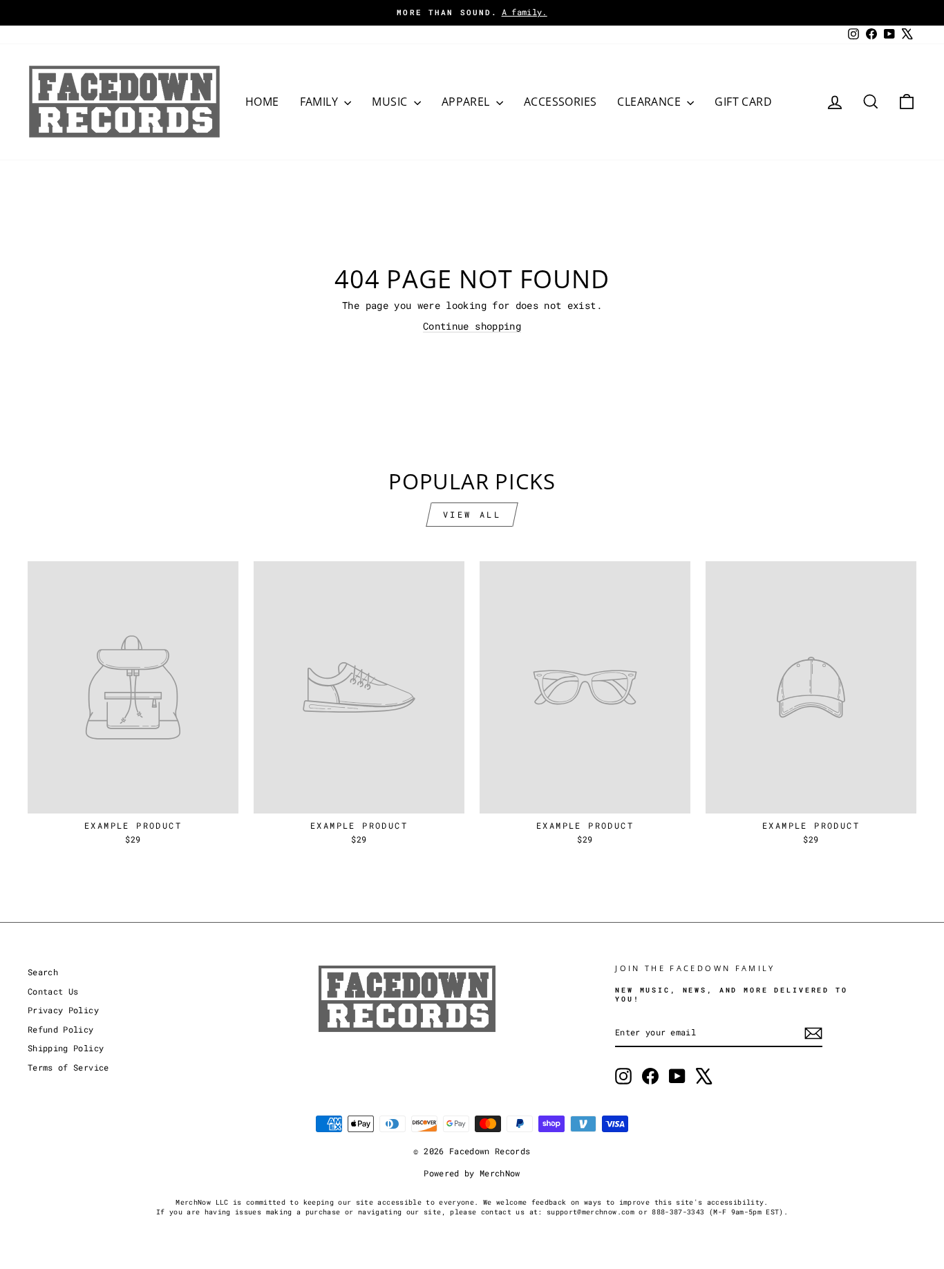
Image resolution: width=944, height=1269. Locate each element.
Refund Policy (61, 1029)
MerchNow (500, 1172)
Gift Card (743, 101)
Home (262, 101)
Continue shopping (472, 325)
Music (391, 101)
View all (472, 514)
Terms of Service (68, 1067)
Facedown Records (490, 1150)
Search (43, 972)
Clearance (650, 101)
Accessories (560, 101)
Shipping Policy (66, 1048)
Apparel (467, 101)
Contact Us (53, 991)
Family (320, 101)
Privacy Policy (63, 1010)
